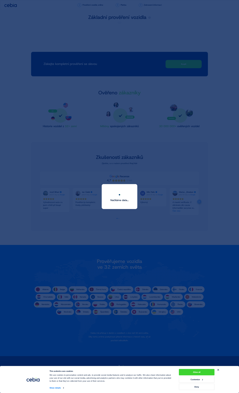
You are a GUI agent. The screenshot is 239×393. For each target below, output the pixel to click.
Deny (196, 387)
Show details (55, 388)
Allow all (196, 372)
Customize (195, 379)
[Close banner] (218, 370)
